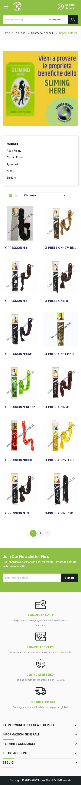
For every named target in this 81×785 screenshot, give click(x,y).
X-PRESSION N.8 (56, 301)
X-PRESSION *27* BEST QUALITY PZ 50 (60, 248)
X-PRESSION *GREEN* (20, 407)
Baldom (11, 177)
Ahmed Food (15, 157)
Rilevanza (45, 195)
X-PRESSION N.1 (16, 248)
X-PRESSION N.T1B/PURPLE (60, 513)
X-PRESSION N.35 (57, 407)
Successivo (48, 533)
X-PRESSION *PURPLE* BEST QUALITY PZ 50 (20, 354)
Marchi (12, 144)
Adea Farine (14, 150)
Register (70, 4)
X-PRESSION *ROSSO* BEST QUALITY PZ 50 (20, 460)
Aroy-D (11, 171)
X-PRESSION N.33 (17, 513)
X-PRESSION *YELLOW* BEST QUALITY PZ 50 (60, 460)
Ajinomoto (13, 164)
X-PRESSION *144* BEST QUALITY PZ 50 (60, 354)
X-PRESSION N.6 (16, 301)
